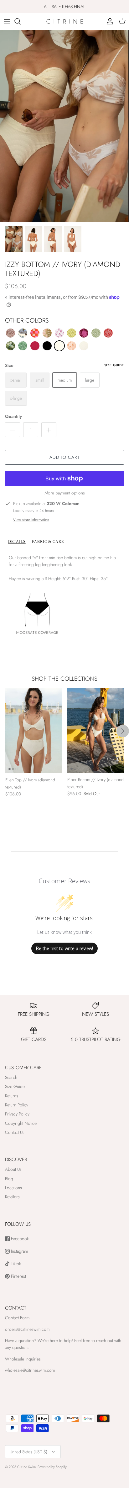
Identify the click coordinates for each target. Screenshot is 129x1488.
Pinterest (18, 1276)
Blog (9, 1178)
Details (17, 541)
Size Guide (114, 365)
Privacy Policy (17, 1114)
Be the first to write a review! (64, 948)
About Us (13, 1169)
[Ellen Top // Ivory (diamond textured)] (33, 730)
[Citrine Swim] (65, 21)
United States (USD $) (28, 1452)
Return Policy (16, 1105)
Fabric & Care (48, 541)
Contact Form (17, 1318)
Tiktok (15, 1263)
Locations (13, 1188)
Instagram (19, 1251)
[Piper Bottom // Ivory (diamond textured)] (95, 730)
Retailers (12, 1197)
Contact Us (14, 1132)
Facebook (19, 1238)
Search (11, 1077)
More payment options (64, 493)
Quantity (13, 416)
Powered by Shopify (52, 1466)
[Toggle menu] (7, 21)
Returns (11, 1096)
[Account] (108, 21)
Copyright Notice (21, 1123)
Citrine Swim (26, 1466)
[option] (64, 126)
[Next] (122, 731)
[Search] (21, 21)
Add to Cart (64, 457)
